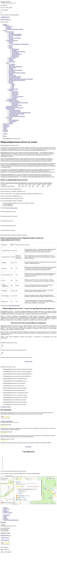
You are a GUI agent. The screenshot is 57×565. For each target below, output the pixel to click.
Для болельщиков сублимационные (20, 44)
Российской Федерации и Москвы (17, 72)
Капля (13, 85)
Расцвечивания (12, 98)
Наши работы (6, 126)
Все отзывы (28, 446)
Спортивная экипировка (12, 100)
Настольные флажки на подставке (17, 80)
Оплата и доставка (7, 123)
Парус (13, 84)
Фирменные (12, 71)
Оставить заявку (28, 361)
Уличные (11, 69)
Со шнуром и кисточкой (17, 96)
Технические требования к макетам (14, 29)
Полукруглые (15, 92)
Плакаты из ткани (10, 108)
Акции (5, 128)
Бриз (13, 87)
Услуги (5, 30)
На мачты (11, 81)
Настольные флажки (14, 120)
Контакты (5, 130)
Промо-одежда (12, 57)
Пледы (10, 46)
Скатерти (11, 60)
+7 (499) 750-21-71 (5, 537)
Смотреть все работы (6, 406)
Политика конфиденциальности (11, 520)
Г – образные (12, 64)
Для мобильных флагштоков (15, 70)
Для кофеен (14, 50)
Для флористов (15, 55)
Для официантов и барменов (18, 51)
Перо (13, 86)
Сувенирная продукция (11, 40)
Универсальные (15, 49)
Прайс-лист (6, 125)
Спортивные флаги (13, 89)
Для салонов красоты (17, 54)
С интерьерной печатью (14, 110)
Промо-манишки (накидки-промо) (20, 102)
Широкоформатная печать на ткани (14, 107)
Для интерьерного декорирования (17, 116)
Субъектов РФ (12, 75)
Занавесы (11, 39)
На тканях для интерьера (15, 38)
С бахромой (14, 97)
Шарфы (11, 42)
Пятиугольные (15, 94)
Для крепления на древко (15, 76)
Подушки (11, 41)
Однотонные (15, 103)
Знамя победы (12, 67)
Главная (5, 24)
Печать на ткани (10, 31)
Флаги (7, 62)
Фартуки (11, 47)
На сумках (11, 33)
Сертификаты (9, 26)
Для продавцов (15, 52)
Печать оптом (9, 117)
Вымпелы (11, 90)
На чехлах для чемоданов (15, 35)
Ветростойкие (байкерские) (15, 66)
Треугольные (15, 91)
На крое (11, 36)
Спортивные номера (16, 105)
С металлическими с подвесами (16, 113)
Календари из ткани (13, 115)
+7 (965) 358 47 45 (5, 540)
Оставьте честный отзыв (6, 421)
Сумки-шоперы (12, 121)
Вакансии (5, 131)
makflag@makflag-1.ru (6, 19)
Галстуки (11, 59)
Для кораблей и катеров (14, 77)
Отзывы (5, 127)
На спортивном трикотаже (15, 34)
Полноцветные (15, 56)
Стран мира (11, 65)
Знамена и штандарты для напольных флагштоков (21, 79)
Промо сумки (12, 61)
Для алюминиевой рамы (14, 111)
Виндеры (11, 82)
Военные (11, 74)
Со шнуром (14, 95)
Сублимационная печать (12, 106)
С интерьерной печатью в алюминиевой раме (20, 112)
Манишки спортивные (14, 101)
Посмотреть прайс (13, 207)
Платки (10, 45)
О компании (6, 25)
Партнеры (8, 28)
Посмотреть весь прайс (14, 305)
